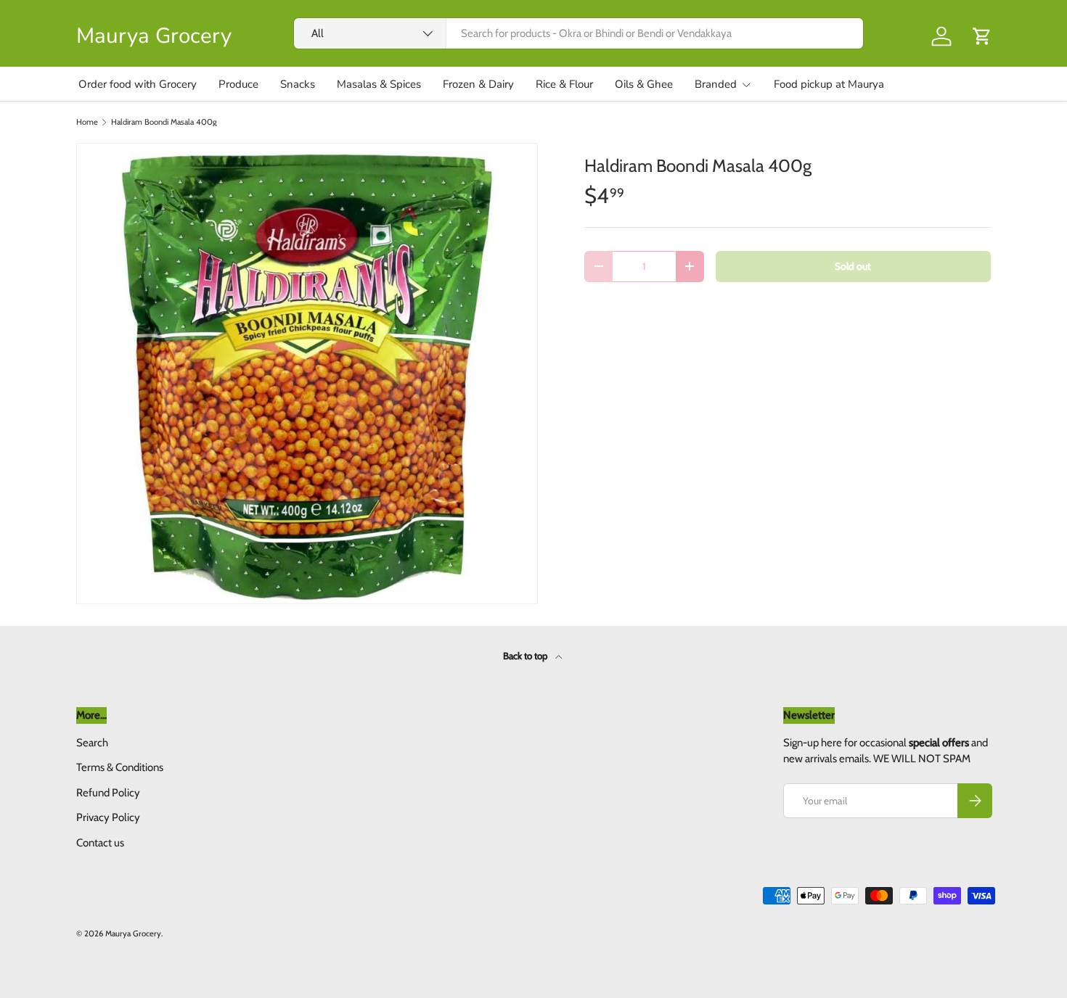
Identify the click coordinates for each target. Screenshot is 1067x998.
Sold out (853, 266)
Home (87, 122)
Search (92, 742)
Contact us (100, 842)
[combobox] (578, 33)
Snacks (297, 84)
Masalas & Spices (379, 84)
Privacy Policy (108, 817)
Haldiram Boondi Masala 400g (164, 122)
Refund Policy (108, 792)
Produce (238, 84)
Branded (716, 84)
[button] (982, 36)
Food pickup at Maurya (829, 84)
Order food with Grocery (137, 84)
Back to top (526, 655)
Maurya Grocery (133, 933)
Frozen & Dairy (478, 84)
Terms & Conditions (119, 767)
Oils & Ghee (644, 84)
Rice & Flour (564, 84)
